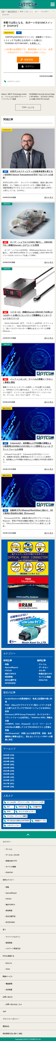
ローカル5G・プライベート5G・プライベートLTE (25, 802)
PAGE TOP (28, 834)
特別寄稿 (9, 677)
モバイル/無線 (45, 677)
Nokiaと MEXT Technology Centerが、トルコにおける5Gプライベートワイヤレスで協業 (14, 96)
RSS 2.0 (9, 963)
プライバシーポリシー (11, 1019)
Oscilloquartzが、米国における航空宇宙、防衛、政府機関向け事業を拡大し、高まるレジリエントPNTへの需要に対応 (29, 736)
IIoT (8, 807)
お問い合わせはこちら (14, 1004)
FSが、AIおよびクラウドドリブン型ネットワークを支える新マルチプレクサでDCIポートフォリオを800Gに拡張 (28, 708)
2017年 (6, 783)
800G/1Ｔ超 (23, 807)
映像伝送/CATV (45, 674)
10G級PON (37, 807)
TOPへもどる (28, 107)
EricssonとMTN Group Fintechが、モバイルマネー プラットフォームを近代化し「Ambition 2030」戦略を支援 (29, 717)
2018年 (6, 780)
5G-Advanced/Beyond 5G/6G (18, 821)
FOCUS (8, 670)
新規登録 (9, 943)
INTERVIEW (10, 683)
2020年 (6, 774)
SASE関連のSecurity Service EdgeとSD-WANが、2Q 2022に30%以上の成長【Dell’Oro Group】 (42, 96)
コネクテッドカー (13, 81)
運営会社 (6, 1026)
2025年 (6, 758)
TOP (4, 1012)
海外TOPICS (10, 674)
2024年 (6, 761)
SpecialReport (11, 667)
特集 (7, 664)
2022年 (6, 768)
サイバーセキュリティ (27, 811)
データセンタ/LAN (12, 855)
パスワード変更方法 (13, 949)
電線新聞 (9, 984)
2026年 (6, 755)
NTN (8, 811)
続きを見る (48, 197)
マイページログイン (13, 937)
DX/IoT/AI (43, 680)
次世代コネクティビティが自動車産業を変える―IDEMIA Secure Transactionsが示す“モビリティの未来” (28, 174)
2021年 (6, 771)
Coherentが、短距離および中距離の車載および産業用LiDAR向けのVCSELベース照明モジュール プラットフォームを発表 (28, 446)
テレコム (42, 664)
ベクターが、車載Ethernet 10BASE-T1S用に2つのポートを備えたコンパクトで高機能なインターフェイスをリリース (27, 315)
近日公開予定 (10, 680)
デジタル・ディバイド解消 (17, 816)
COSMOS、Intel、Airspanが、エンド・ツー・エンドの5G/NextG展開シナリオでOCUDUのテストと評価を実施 (28, 727)
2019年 (6, 777)
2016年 (6, 787)
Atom (8, 969)
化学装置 (9, 990)
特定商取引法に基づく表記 (12, 1034)
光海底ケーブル (40, 821)
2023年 (6, 764)
